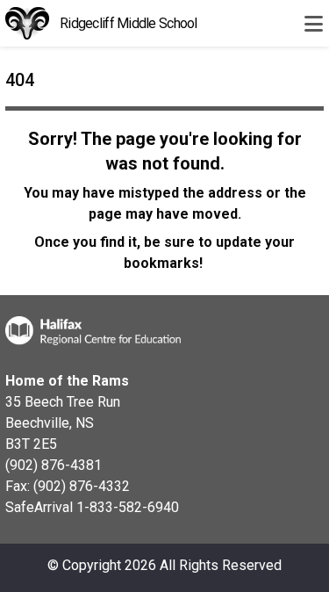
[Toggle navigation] (313, 23)
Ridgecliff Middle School (128, 23)
